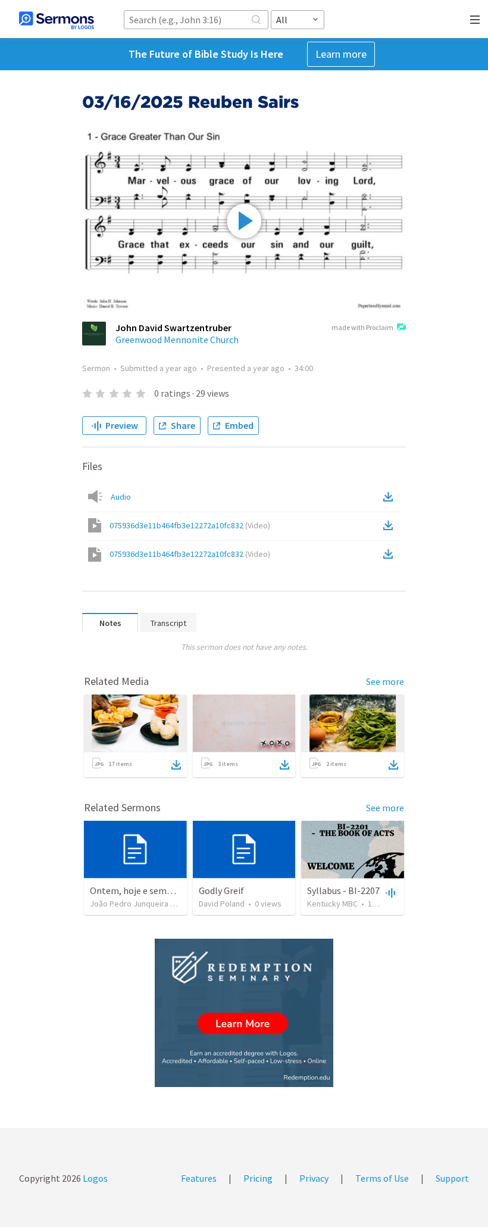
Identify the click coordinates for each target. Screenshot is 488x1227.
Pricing (258, 1178)
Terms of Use (382, 1178)
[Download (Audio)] (390, 497)
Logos (94, 1178)
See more (385, 681)
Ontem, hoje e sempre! (136, 890)
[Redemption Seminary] (244, 1013)
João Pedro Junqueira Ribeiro (143, 903)
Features (199, 1178)
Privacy (314, 1178)
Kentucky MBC (332, 903)
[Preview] (389, 892)
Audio (121, 496)
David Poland (222, 903)
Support (452, 1178)
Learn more (341, 54)
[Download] (176, 765)
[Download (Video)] (390, 525)
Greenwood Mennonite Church (177, 339)
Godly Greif (221, 890)
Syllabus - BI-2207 (343, 890)
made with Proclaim (362, 327)
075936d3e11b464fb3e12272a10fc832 (190, 525)
